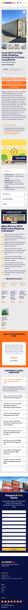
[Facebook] (8, 602)
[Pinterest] (18, 602)
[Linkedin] (2, 602)
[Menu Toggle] (25, 3)
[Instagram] (12, 602)
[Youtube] (5, 602)
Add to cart (14, 79)
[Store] (21, 602)
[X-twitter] (15, 602)
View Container (4, 302)
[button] (24, 12)
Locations (5, 69)
